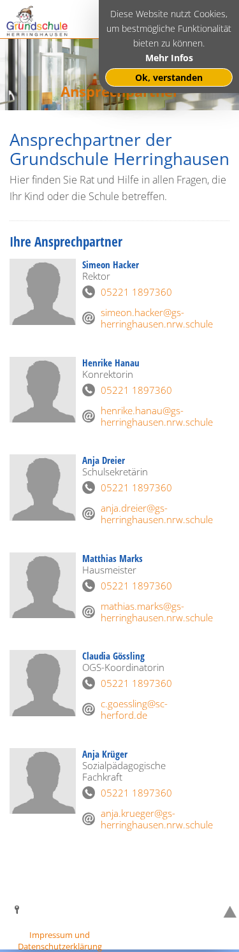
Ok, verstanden (169, 77)
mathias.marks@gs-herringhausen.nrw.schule (154, 612)
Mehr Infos (169, 58)
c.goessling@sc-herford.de (134, 709)
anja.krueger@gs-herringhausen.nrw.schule (154, 819)
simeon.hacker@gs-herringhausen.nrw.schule (154, 318)
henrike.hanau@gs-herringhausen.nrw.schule (154, 416)
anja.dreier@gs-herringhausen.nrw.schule (154, 513)
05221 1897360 (136, 291)
